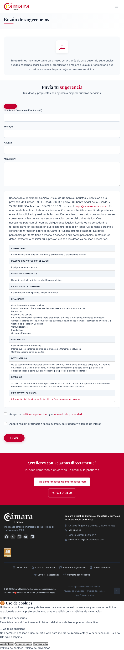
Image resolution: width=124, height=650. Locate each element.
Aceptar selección (23, 644)
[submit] (10, 106)
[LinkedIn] (32, 536)
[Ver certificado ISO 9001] (17, 552)
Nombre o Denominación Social (23, 110)
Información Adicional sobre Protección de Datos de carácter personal (45, 399)
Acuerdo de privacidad (74, 591)
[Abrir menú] (116, 6)
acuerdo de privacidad (68, 414)
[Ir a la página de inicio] (17, 6)
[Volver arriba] (117, 591)
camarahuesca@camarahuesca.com (65, 481)
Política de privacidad (37, 648)
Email (8, 126)
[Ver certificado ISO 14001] (37, 552)
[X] (13, 536)
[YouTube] (25, 536)
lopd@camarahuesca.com (91, 206)
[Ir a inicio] (31, 518)
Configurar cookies (85, 595)
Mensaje (10, 159)
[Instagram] (19, 536)
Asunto (8, 142)
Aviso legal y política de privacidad (84, 586)
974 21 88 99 (64, 492)
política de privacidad (35, 414)
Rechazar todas (40, 644)
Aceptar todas (6, 644)
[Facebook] (6, 536)
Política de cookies (95, 591)
